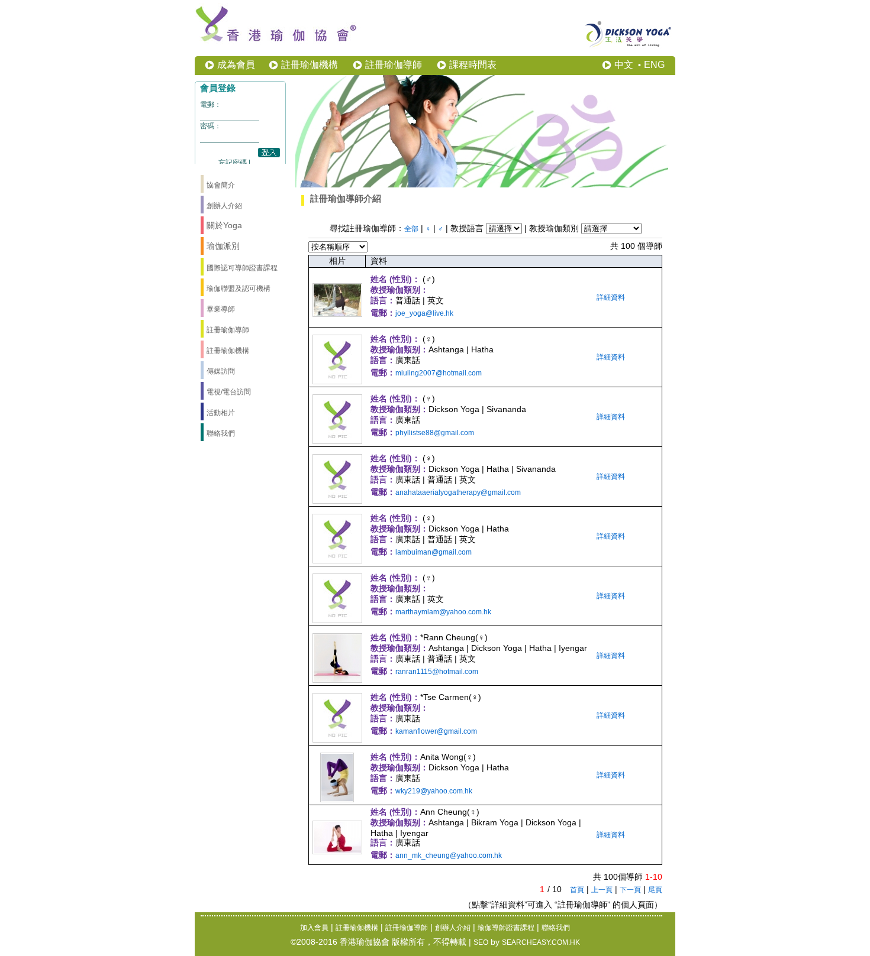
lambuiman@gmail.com (433, 552)
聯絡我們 (556, 927)
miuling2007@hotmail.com (438, 373)
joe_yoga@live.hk (424, 313)
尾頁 (655, 890)
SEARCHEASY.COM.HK (541, 942)
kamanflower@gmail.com (436, 731)
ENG (654, 65)
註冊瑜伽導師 (393, 65)
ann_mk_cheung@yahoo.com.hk (448, 855)
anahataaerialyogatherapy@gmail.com (458, 492)
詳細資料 (611, 297)
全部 (411, 229)
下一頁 (630, 890)
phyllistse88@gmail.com (434, 433)
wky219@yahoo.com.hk (433, 791)
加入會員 (314, 927)
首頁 (577, 890)
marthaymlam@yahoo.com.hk (443, 612)
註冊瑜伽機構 (309, 65)
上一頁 (602, 890)
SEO (480, 942)
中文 (623, 65)
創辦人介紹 (453, 927)
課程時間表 (473, 65)
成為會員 (236, 65)
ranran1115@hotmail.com (436, 671)
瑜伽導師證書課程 (506, 927)
